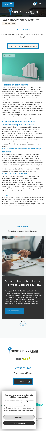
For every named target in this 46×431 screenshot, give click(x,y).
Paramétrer (19, 417)
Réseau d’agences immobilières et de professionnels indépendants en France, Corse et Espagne (21, 20)
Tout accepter (19, 423)
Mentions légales (37, 418)
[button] (25, 325)
